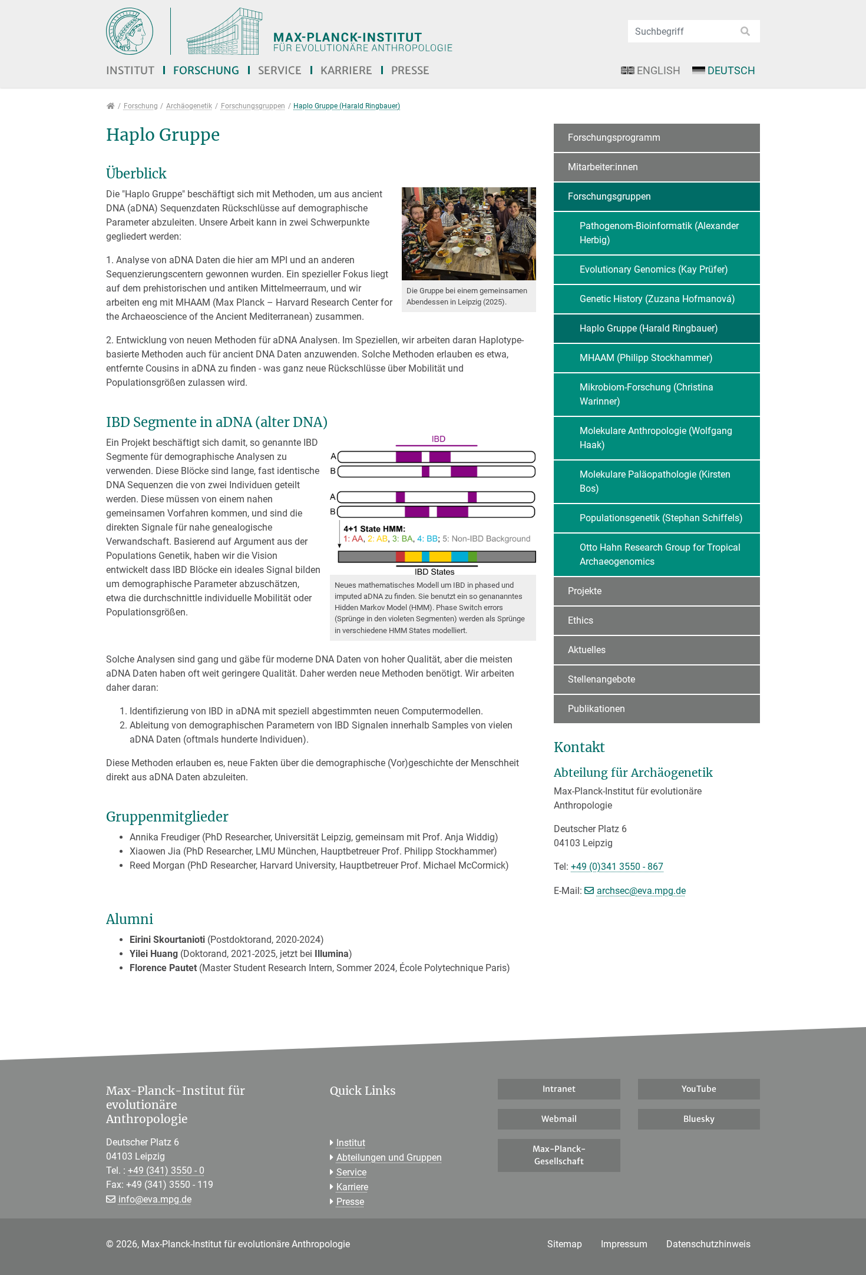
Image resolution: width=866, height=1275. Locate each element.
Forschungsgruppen (609, 196)
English (658, 70)
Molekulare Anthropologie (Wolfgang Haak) (656, 438)
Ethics (580, 620)
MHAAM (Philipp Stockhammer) (646, 357)
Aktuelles (587, 649)
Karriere (346, 70)
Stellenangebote (601, 679)
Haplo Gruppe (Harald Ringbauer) (649, 328)
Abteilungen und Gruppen (389, 1157)
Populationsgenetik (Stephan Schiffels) (661, 518)
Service (280, 70)
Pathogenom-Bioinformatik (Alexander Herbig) (659, 233)
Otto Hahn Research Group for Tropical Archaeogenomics (660, 554)
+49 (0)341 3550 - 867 (617, 866)
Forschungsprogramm (614, 137)
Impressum (624, 1244)
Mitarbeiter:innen (603, 167)
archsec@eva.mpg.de (641, 890)
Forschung (206, 70)
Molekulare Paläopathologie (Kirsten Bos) (655, 481)
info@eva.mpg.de (154, 1199)
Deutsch (731, 70)
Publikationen (596, 708)
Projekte (584, 591)
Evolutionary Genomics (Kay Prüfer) (654, 269)
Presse (410, 70)
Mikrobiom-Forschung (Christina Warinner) (646, 394)
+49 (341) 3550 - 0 (166, 1170)
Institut (130, 70)
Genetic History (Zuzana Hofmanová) (657, 298)
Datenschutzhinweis (708, 1244)
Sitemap (564, 1244)
